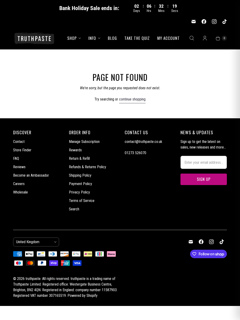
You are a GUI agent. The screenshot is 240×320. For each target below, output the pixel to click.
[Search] (191, 38)
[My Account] (204, 38)
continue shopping (132, 99)
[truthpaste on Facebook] (204, 21)
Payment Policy (80, 184)
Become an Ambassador (31, 175)
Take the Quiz (137, 38)
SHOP (72, 38)
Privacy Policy (79, 192)
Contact (19, 141)
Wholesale (20, 192)
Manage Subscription (84, 141)
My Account (168, 38)
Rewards (75, 150)
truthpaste (33, 278)
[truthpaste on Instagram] (214, 21)
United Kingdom (34, 242)
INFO (92, 38)
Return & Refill (79, 158)
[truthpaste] (34, 38)
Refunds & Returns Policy (87, 167)
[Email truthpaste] (193, 21)
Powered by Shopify (83, 295)
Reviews (19, 167)
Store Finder (22, 150)
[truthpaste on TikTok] (224, 21)
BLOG (112, 38)
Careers (19, 184)
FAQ (16, 158)
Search (74, 209)
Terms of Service (81, 200)
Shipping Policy (80, 175)
